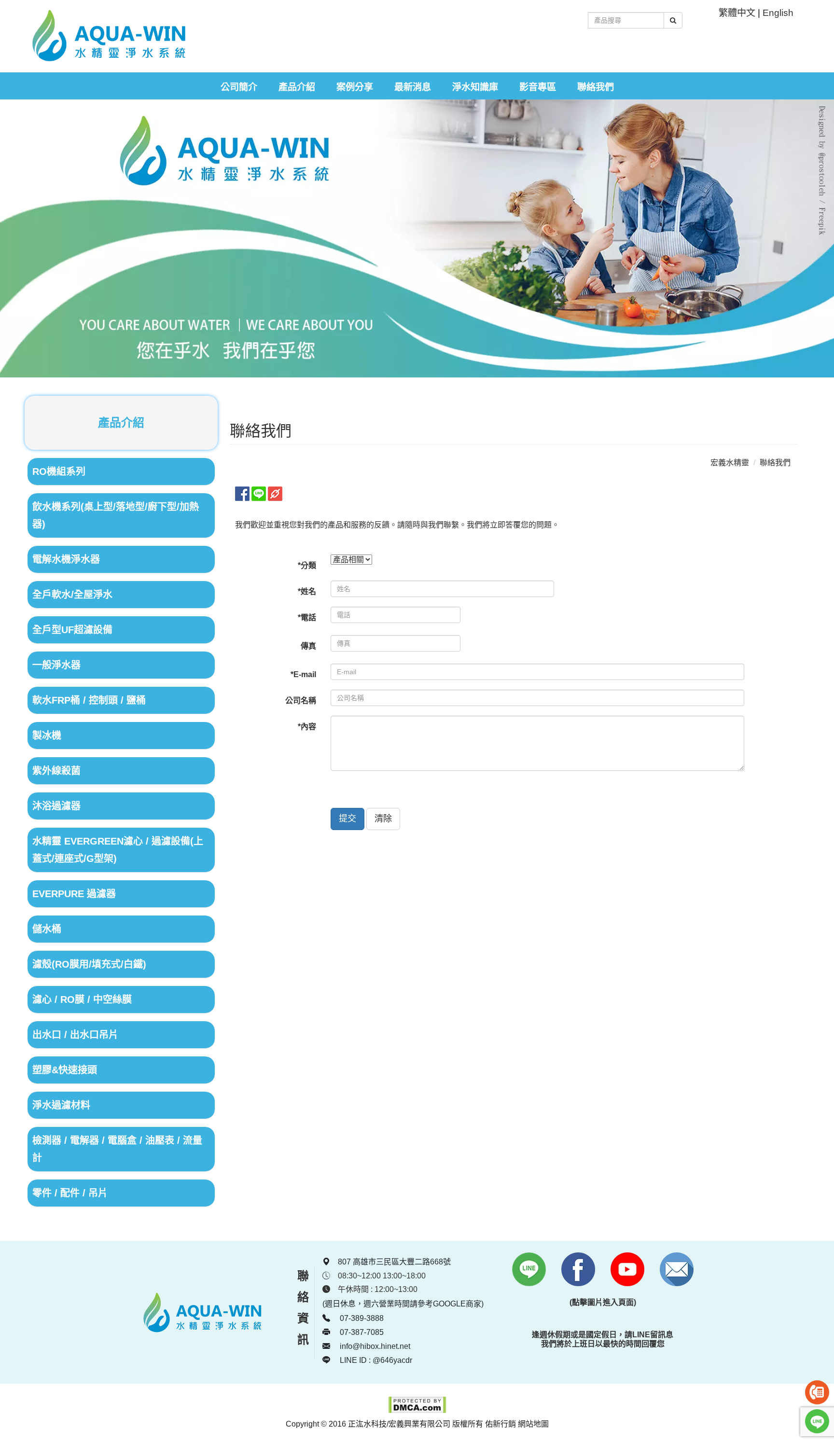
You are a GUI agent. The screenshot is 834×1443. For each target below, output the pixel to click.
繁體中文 (737, 13)
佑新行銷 (500, 1424)
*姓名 (307, 591)
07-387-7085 (361, 1332)
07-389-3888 (361, 1318)
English (778, 13)
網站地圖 (533, 1424)
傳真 (308, 646)
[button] (347, 819)
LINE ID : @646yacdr (375, 1360)
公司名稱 (300, 700)
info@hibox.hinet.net (375, 1346)
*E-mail (303, 674)
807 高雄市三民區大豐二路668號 (394, 1262)
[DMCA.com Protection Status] (417, 1411)
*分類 (307, 565)
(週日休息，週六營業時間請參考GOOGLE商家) (403, 1304)
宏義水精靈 (729, 462)
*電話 (307, 617)
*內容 (307, 726)
